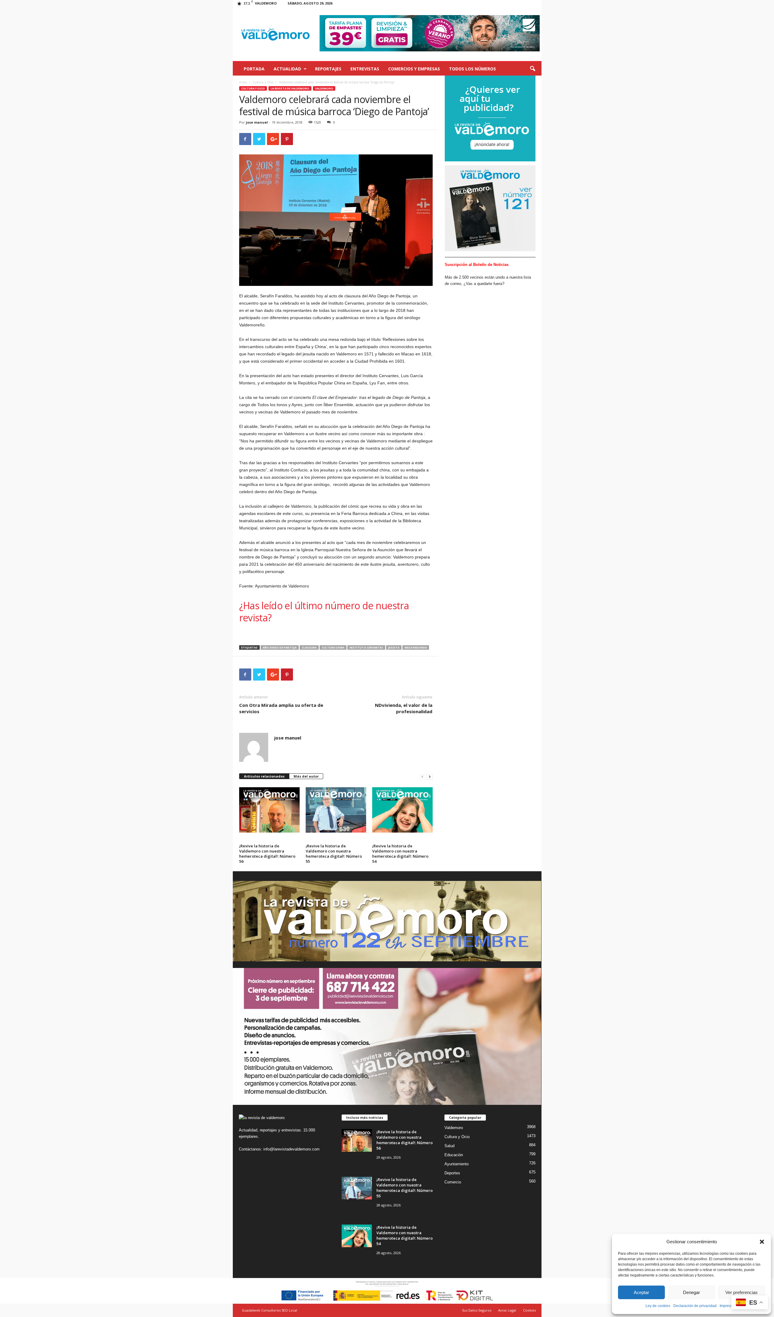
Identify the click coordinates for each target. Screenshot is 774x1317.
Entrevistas (364, 69)
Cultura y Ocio (262, 82)
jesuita (393, 647)
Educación (453, 1155)
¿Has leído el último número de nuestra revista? (324, 611)
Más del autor (306, 776)
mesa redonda (416, 647)
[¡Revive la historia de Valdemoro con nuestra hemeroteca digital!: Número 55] (336, 809)
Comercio (452, 1182)
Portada (254, 69)
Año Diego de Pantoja (280, 647)
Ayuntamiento (456, 1164)
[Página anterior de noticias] (422, 776)
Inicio (243, 82)
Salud (449, 1146)
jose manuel (257, 122)
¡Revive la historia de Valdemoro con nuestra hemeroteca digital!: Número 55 (334, 853)
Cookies (529, 1310)
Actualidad (287, 69)
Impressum (729, 1306)
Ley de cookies (658, 1306)
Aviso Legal (507, 1310)
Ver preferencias (741, 1292)
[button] (762, 1242)
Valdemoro (324, 88)
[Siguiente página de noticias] (430, 776)
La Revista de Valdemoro (290, 88)
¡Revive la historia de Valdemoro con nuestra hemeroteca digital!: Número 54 (400, 853)
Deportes (452, 1173)
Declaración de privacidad (695, 1306)
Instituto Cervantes (366, 647)
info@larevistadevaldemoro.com (291, 1149)
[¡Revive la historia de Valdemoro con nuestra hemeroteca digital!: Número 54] (402, 809)
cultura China (333, 647)
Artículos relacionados (264, 776)
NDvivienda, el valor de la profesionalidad (403, 708)
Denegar (691, 1292)
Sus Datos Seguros (476, 1310)
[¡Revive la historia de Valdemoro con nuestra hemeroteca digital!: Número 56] (269, 809)
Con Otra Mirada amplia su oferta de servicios (281, 708)
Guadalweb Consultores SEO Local (269, 1310)
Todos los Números (472, 69)
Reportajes (328, 69)
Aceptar (641, 1292)
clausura (309, 647)
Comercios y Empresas (414, 69)
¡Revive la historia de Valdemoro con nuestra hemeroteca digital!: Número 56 (267, 853)
